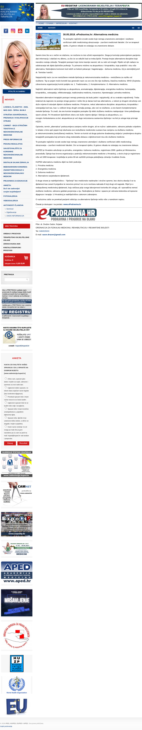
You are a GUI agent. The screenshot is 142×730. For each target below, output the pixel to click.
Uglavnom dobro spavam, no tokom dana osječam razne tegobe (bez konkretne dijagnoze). (16, 391)
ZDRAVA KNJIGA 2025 (11, 244)
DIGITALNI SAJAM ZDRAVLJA (16, 162)
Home (41, 23)
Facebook (6, 31)
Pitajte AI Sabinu (16, 91)
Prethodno (133, 27)
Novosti (9, 99)
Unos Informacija (15, 216)
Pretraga (9, 274)
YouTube (20, 31)
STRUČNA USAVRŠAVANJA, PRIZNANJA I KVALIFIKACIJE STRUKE (15, 118)
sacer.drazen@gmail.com (53, 235)
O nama (49, 23)
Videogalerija (10, 201)
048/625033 (44, 231)
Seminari (9, 209)
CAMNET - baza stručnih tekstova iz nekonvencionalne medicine (15, 130)
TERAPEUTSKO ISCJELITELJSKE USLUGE (16, 238)
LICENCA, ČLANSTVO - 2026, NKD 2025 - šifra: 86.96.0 (15, 108)
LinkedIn (27, 31)
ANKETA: (12, 188)
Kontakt (73, 23)
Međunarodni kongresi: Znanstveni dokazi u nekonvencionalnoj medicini (15, 171)
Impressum (61, 23)
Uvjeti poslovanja (6, 726)
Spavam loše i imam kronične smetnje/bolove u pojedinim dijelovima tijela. (16, 412)
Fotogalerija (10, 196)
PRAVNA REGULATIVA (13, 144)
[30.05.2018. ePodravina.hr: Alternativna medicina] (48, 41)
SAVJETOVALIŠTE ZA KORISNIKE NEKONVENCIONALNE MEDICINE (13, 153)
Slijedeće (139, 27)
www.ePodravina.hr (72, 204)
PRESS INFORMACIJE (12, 139)
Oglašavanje (11, 212)
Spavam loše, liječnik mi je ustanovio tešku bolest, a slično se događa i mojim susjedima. (16, 421)
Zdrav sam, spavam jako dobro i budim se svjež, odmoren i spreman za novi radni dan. (16, 382)
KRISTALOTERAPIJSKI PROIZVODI (12, 249)
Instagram (13, 31)
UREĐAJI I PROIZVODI (12, 234)
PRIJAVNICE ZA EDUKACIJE (15, 181)
